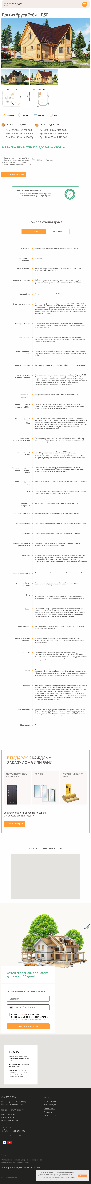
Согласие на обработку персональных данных (21, 1160)
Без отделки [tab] (57, 231)
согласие (21, 1014)
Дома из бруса (50, 1105)
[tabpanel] (45, 489)
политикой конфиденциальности (29, 1019)
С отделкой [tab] (33, 231)
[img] (84, 4)
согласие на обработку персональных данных (52, 1177)
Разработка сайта (9, 1178)
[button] (13, 174)
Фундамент (48, 1112)
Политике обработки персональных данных (49, 1179)
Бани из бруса (49, 1108)
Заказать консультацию (28, 1026)
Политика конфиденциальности (15, 1162)
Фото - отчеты (50, 1115)
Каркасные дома (50, 1101)
